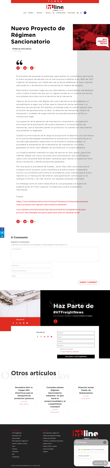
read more (24, 404)
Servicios (39, 12)
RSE (53, 12)
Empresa (30, 12)
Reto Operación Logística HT (20, 441)
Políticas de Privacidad (49, 438)
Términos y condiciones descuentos (53, 441)
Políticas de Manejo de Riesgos (52, 435)
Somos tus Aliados (48, 449)
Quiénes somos (47, 443)
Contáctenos (71, 12)
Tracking (48, 12)
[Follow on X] (52, 1)
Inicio (24, 12)
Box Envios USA (16, 435)
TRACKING (15, 451)
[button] (104, 442)
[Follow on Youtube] (55, 1)
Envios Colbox (16, 438)
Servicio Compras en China (19, 443)
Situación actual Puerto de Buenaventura (86, 390)
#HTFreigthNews (61, 12)
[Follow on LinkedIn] (61, 1)
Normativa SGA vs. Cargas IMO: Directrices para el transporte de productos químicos (24, 392)
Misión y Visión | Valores (50, 446)
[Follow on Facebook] (49, 1)
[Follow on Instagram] (58, 1)
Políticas (45, 451)
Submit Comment (88, 282)
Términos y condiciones (72, 351)
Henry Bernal (26, 49)
